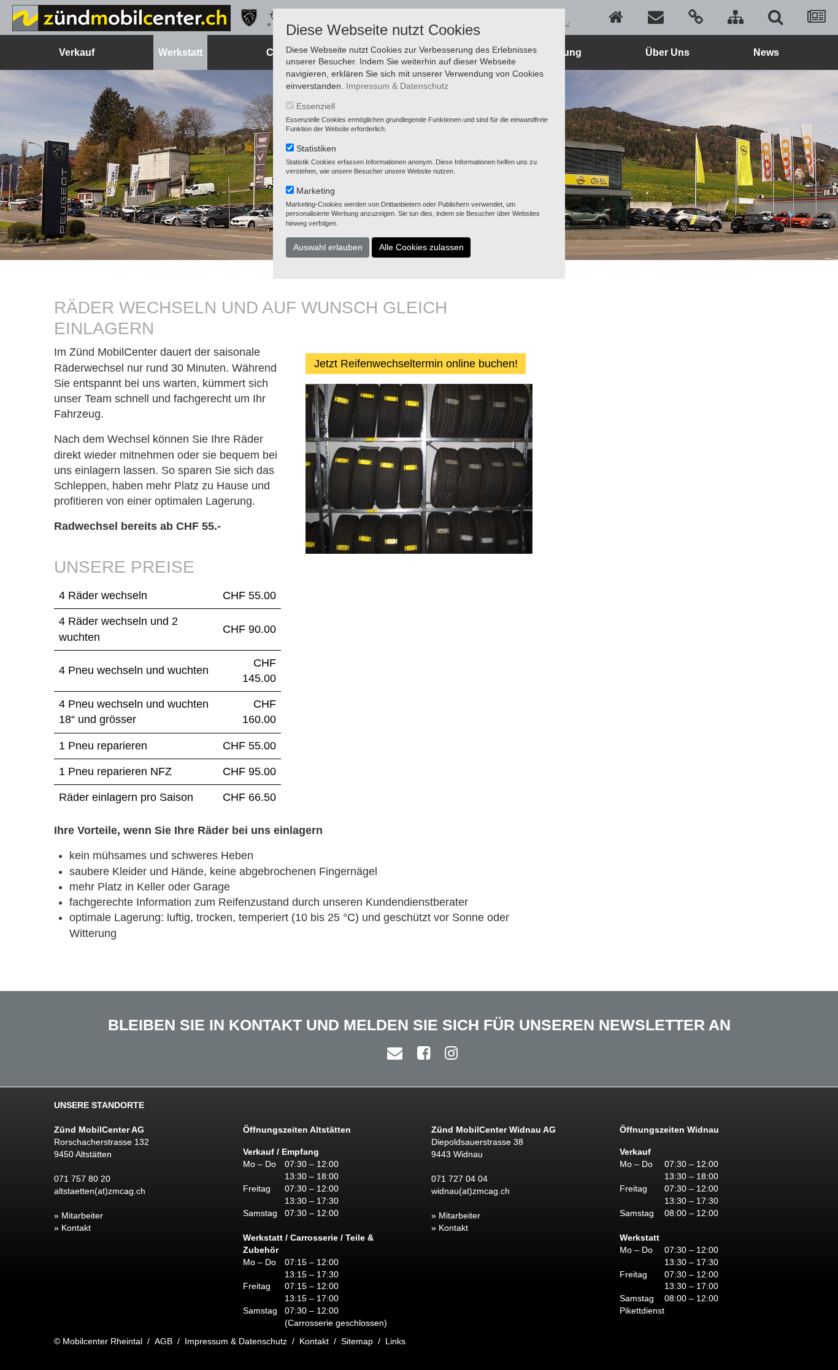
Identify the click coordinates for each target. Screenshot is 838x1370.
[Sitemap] (736, 17)
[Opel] (272, 17)
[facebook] (420, 1053)
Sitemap (357, 1341)
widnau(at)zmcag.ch (470, 1191)
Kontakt (314, 1341)
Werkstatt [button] (180, 52)
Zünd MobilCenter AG (99, 1130)
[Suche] (775, 17)
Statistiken (316, 148)
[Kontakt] (656, 17)
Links (395, 1341)
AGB (163, 1341)
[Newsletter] (816, 17)
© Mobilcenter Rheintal (98, 1341)
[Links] (695, 17)
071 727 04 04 (459, 1179)
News (766, 52)
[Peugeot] (244, 17)
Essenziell (315, 106)
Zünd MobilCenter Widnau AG (493, 1130)
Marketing (315, 191)
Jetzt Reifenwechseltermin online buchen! (416, 364)
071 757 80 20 (82, 1179)
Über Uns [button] (667, 52)
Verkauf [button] (76, 52)
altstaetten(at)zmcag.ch (99, 1191)
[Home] (616, 17)
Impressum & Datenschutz (397, 86)
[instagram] (448, 1053)
